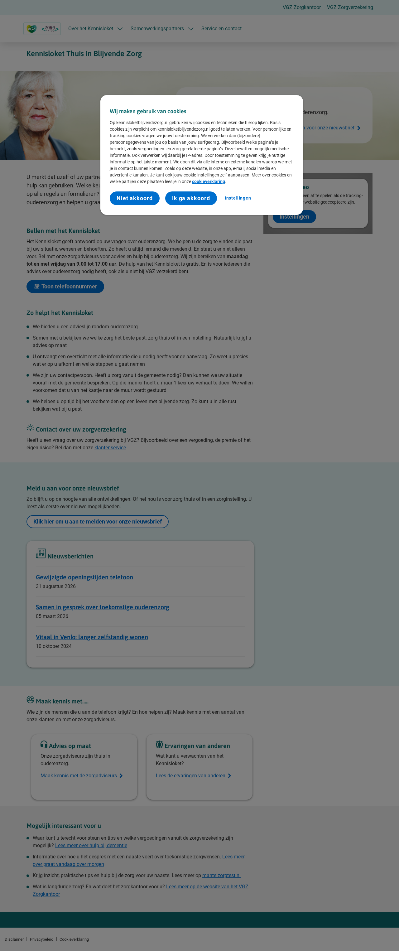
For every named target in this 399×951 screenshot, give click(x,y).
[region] (201, 155)
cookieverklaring (208, 181)
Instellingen (238, 198)
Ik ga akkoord (191, 198)
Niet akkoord (135, 198)
